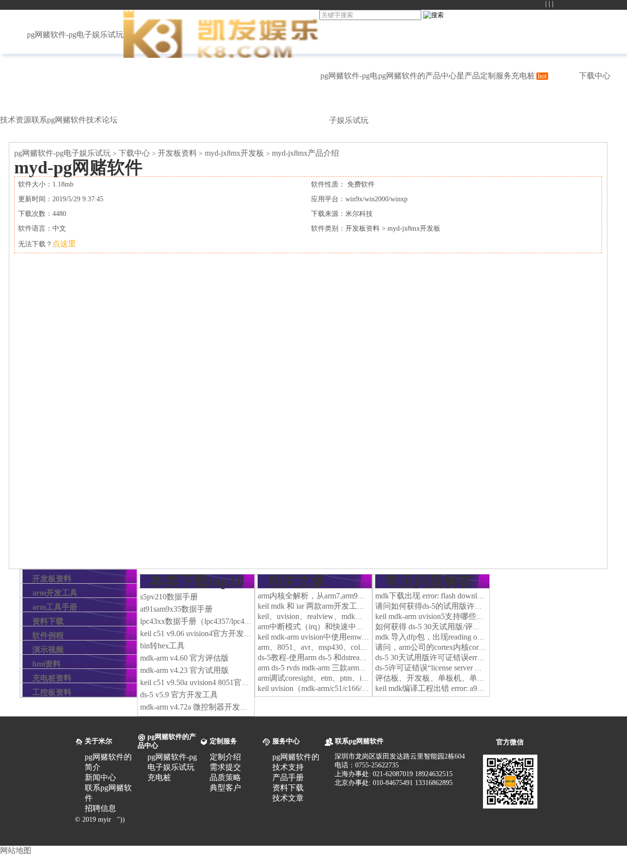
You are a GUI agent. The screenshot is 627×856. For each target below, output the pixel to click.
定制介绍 (225, 757)
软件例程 (48, 635)
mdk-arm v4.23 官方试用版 (184, 670)
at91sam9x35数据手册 (176, 609)
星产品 (468, 75)
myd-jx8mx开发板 (234, 153)
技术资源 (15, 120)
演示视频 (48, 649)
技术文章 (288, 798)
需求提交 (225, 767)
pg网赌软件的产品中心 (417, 75)
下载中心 (594, 75)
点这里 (64, 243)
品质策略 (225, 777)
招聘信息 (100, 808)
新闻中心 (100, 777)
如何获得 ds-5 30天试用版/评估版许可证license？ (458, 626)
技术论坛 (102, 120)
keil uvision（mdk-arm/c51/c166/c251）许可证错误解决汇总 (356, 688)
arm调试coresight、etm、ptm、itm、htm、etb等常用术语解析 (359, 678)
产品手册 (288, 777)
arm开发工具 (54, 593)
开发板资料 (177, 153)
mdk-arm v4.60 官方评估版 (184, 658)
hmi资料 (46, 664)
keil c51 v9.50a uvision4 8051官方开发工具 (210, 682)
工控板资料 (52, 692)
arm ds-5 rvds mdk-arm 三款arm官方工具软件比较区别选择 (355, 668)
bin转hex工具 (162, 646)
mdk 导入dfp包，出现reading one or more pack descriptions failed (480, 637)
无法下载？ (47, 244)
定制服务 (495, 75)
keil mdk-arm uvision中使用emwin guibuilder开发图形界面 (353, 637)
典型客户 (225, 788)
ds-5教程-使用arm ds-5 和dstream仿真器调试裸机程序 (347, 657)
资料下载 (48, 621)
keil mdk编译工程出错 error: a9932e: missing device (458, 688)
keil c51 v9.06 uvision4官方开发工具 (200, 633)
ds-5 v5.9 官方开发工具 (179, 694)
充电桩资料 (52, 678)
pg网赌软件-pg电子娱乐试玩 (75, 34)
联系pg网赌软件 (58, 120)
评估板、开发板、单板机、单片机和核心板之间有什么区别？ (481, 678)
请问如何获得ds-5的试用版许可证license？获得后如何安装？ (478, 606)
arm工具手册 (54, 607)
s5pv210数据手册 (169, 597)
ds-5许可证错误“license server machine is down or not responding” (481, 668)
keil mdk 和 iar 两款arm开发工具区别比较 (327, 606)
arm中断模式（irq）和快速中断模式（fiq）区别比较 (346, 626)
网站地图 (15, 850)
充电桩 (529, 75)
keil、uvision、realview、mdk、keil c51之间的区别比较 (350, 616)
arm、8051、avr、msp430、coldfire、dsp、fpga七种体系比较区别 (367, 647)
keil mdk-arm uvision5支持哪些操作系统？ (445, 616)
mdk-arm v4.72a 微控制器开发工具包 (202, 707)
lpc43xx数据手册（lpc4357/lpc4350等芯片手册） (221, 621)
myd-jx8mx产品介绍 (305, 153)
